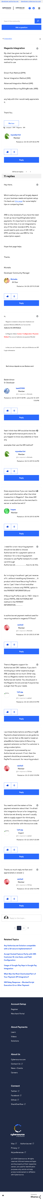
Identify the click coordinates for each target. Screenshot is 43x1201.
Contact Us (15, 1064)
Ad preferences (17, 1152)
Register (14, 1009)
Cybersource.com (18, 1059)
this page (18, 201)
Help (31, 8)
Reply (21, 160)
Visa (12, 1143)
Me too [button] (11, 123)
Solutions (15, 1041)
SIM (24, 127)
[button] (7, 152)
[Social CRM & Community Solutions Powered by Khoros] (36, 1196)
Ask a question (21, 27)
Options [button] (39, 38)
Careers (14, 1072)
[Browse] (38, 8)
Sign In (34, 8)
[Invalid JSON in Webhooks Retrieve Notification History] (30, 172)
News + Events (17, 1068)
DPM (14, 127)
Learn (13, 1032)
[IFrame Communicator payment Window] (26, 172)
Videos (14, 1036)
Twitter (14, 1091)
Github (14, 1100)
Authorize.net (26, 1143)
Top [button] (3, 1195)
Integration (8, 38)
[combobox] (21, 21)
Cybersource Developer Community (6, 8)
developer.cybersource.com (31, 1)
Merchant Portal (17, 1013)
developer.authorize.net (10, 1)
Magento (19, 127)
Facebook (15, 1095)
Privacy (14, 1148)
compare (8, 127)
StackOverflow (17, 1104)
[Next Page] (28, 928)
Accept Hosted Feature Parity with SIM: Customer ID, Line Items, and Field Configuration (20, 957)
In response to (25, 394)
